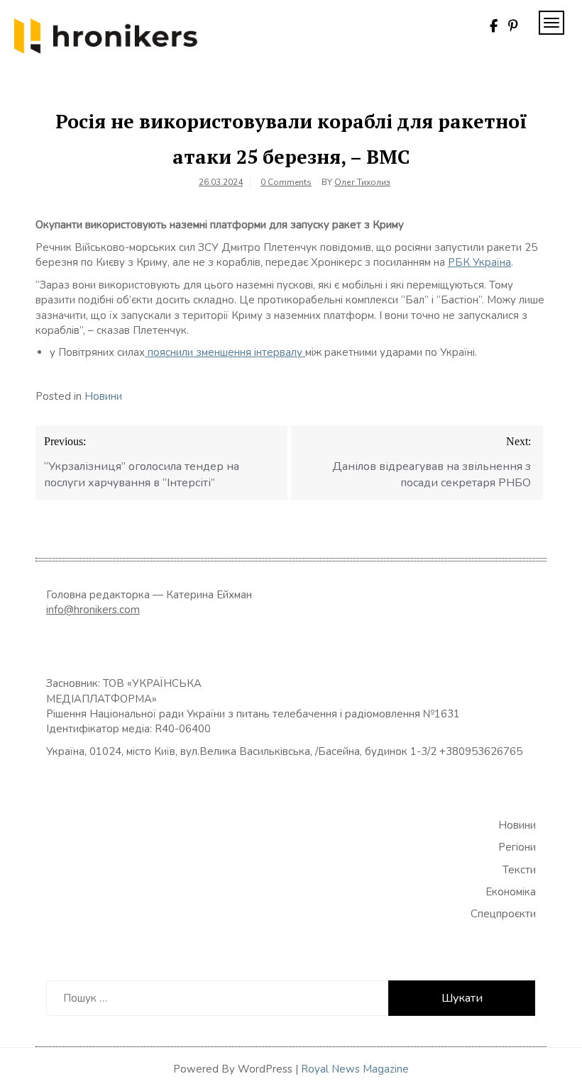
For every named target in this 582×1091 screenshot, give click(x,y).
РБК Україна (479, 262)
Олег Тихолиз (362, 182)
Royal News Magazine (355, 1069)
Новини (103, 396)
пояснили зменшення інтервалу (225, 352)
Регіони (517, 847)
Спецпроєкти (503, 914)
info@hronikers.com (93, 610)
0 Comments (286, 182)
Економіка (510, 892)
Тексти (519, 870)
